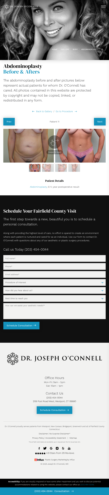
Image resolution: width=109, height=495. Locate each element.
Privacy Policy (38, 438)
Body (75, 49)
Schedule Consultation (19, 325)
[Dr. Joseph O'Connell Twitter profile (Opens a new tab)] (45, 448)
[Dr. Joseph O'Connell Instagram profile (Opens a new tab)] (57, 448)
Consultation (62, 491)
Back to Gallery (43, 111)
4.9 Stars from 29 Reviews (60, 453)
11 (102, 49)
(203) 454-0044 (43, 491)
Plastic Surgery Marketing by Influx (60, 460)
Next (99, 121)
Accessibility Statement (55, 438)
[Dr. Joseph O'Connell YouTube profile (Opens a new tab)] (69, 448)
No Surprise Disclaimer (59, 434)
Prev (9, 121)
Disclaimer (43, 434)
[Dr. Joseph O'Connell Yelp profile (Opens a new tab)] (63, 448)
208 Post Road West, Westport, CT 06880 (54, 401)
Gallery (65, 49)
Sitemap (73, 438)
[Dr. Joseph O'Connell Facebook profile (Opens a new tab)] (39, 448)
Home (54, 49)
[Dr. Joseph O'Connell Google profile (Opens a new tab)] (51, 448)
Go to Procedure (65, 111)
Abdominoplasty (89, 49)
